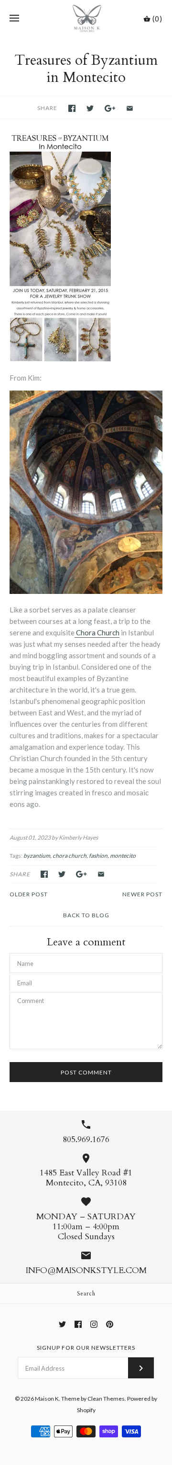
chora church (69, 855)
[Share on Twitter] (90, 108)
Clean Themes (106, 1398)
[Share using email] (129, 108)
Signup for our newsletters (86, 1347)
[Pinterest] (109, 1324)
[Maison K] (86, 18)
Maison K (47, 1398)
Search (86, 1293)
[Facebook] (78, 1324)
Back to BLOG (86, 915)
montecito (123, 855)
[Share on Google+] (110, 108)
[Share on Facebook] (71, 108)
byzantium (36, 855)
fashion (98, 855)
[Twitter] (62, 1324)
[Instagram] (93, 1324)
